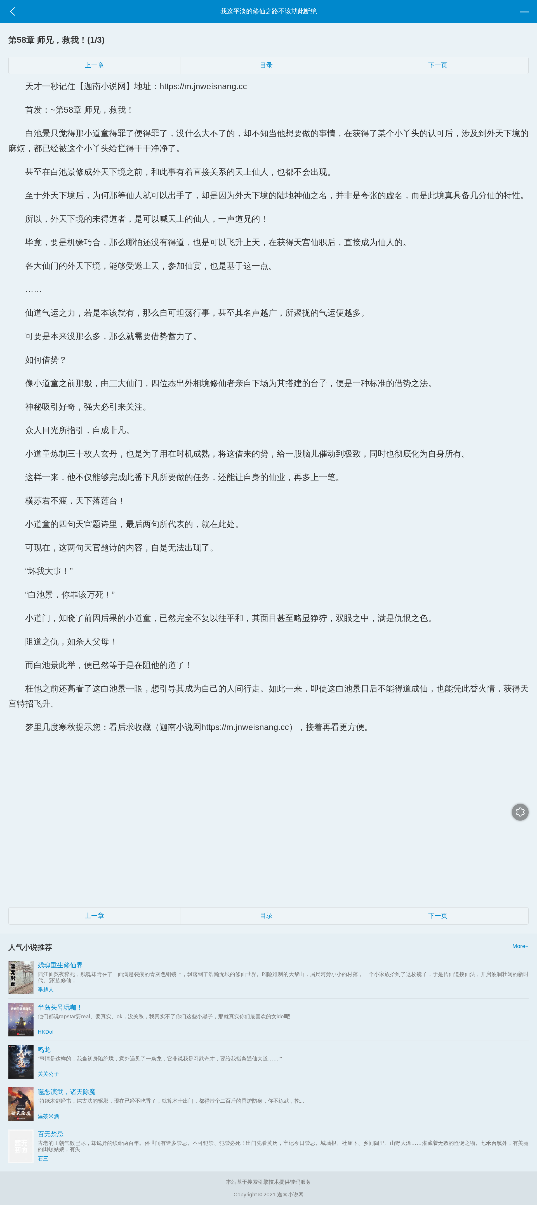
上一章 (94, 65)
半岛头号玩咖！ (60, 1007)
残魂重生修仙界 (60, 965)
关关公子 (48, 1074)
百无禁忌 (50, 1134)
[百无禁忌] (23, 1146)
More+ (520, 946)
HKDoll (46, 1032)
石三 (43, 1158)
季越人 (46, 990)
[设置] (520, 812)
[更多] (524, 11)
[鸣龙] (23, 1062)
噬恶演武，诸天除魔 (67, 1091)
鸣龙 (44, 1049)
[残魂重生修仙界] (23, 977)
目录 (266, 65)
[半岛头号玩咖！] (23, 1019)
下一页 (437, 65)
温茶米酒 (48, 1116)
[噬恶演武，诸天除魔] (23, 1104)
